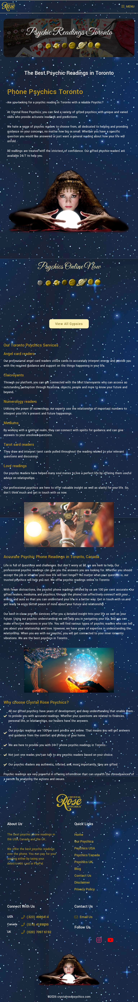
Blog (77, 868)
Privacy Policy (84, 889)
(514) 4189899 (38, 924)
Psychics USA (84, 848)
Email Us (86, 917)
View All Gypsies (69, 324)
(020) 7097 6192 (39, 932)
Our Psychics (84, 841)
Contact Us (82, 875)
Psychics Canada (87, 855)
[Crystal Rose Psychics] (8, 6)
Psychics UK (83, 862)
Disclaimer (82, 882)
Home (78, 834)
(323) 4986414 (38, 917)
